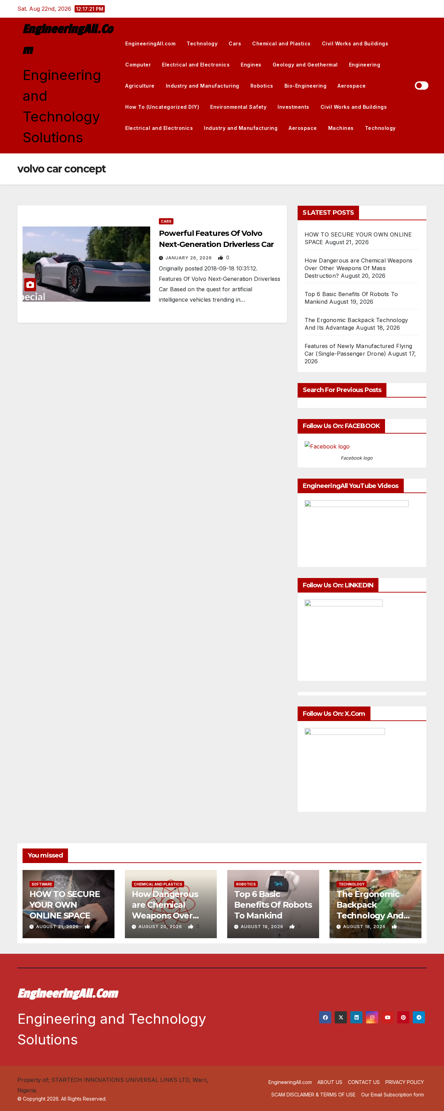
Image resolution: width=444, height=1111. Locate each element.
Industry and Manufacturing (202, 86)
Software (42, 884)
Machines (341, 128)
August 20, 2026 (160, 926)
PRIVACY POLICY (404, 1082)
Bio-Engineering (305, 86)
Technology (202, 43)
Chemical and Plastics (281, 43)
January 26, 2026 (189, 257)
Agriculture (140, 86)
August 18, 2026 (365, 926)
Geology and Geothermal (305, 65)
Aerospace (352, 86)
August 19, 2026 (263, 926)
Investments (293, 107)
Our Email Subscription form (392, 1094)
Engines (251, 65)
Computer (138, 65)
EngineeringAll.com (150, 43)
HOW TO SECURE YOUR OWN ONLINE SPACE (64, 905)
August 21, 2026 (58, 926)
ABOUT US (329, 1082)
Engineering (365, 65)
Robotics (261, 86)
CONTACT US (364, 1082)
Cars (235, 43)
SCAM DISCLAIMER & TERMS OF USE (313, 1094)
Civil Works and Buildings (355, 43)
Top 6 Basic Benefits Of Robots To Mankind (272, 905)
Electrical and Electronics (196, 65)
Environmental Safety (238, 107)
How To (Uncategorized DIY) (162, 107)
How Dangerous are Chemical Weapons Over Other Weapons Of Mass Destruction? (359, 268)
